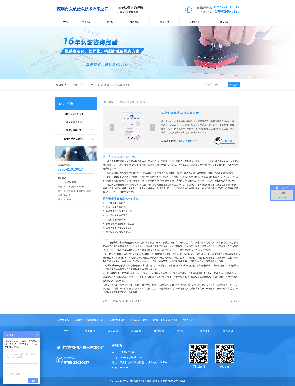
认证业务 (108, 22)
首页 (111, 102)
